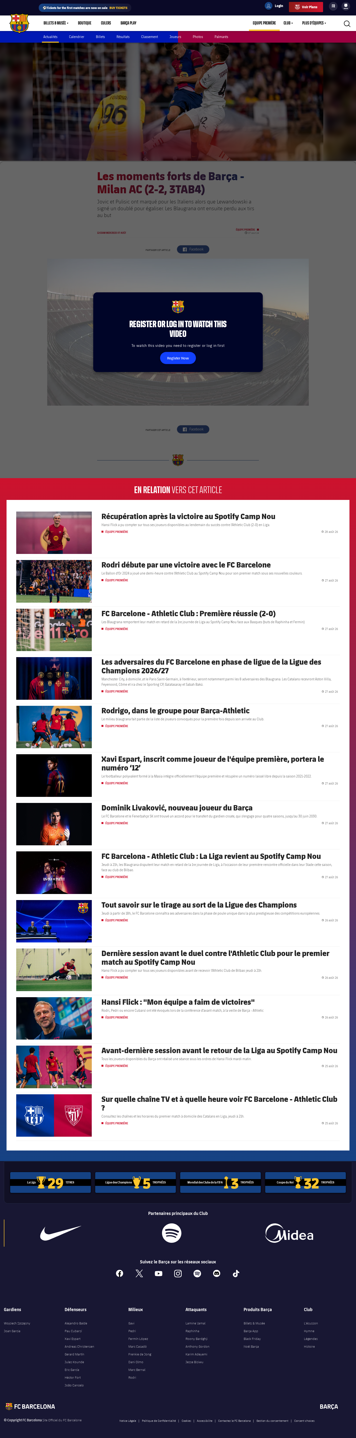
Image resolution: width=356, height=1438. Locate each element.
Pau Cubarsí (73, 1331)
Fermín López (138, 1339)
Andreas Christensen (79, 1346)
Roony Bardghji (197, 1339)
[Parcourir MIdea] (289, 1233)
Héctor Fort (73, 1377)
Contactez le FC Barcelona (234, 1420)
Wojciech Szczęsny (17, 1323)
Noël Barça (251, 1346)
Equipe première (264, 23)
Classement (149, 37)
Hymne (309, 1331)
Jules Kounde (74, 1362)
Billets (100, 37)
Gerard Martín (74, 1354)
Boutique (84, 23)
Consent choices (304, 1420)
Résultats (123, 37)
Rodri (132, 1377)
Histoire (309, 1346)
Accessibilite (204, 1420)
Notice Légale (127, 1420)
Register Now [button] (178, 358)
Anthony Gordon (197, 1346)
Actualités (50, 37)
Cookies (186, 1420)
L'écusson (311, 1323)
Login (276, 6)
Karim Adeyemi (196, 1354)
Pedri (132, 1331)
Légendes (311, 1339)
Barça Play (128, 23)
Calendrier (76, 37)
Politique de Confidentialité (159, 1420)
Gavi (131, 1323)
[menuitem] (346, 5)
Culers (106, 23)
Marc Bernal (136, 1370)
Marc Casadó (137, 1346)
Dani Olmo (135, 1362)
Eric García (72, 1370)
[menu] (345, 6)
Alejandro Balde (76, 1323)
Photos (198, 37)
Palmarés (221, 37)
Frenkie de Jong (139, 1354)
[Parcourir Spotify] (171, 1233)
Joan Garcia (12, 1331)
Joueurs (175, 37)
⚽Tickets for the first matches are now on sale (85, 8)
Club (287, 23)
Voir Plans (309, 7)
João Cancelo (74, 1385)
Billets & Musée (55, 23)
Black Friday (252, 1339)
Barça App (251, 1331)
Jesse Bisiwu (194, 1362)
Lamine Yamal (195, 1323)
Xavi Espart (72, 1339)
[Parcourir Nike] (60, 1233)
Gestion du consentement (272, 1420)
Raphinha (192, 1331)
